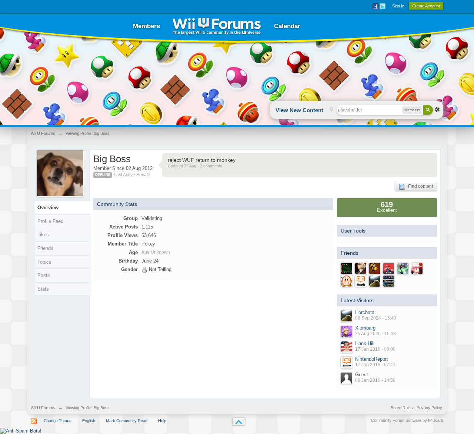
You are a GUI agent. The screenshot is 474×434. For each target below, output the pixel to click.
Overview (48, 207)
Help (162, 420)
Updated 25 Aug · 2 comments (195, 166)
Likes (43, 234)
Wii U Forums (43, 407)
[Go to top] (239, 421)
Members (146, 26)
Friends (45, 248)
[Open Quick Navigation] (331, 110)
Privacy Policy (429, 407)
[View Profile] (346, 316)
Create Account (426, 6)
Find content (419, 186)
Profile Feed (50, 221)
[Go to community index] (216, 26)
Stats (43, 289)
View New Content (299, 110)
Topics (44, 262)
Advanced (437, 110)
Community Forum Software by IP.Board (407, 420)
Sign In (398, 6)
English (88, 420)
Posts (43, 275)
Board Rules (402, 407)
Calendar (287, 26)
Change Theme (57, 420)
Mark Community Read (126, 420)
